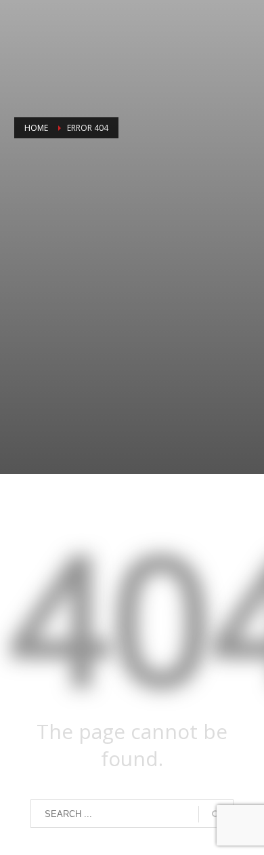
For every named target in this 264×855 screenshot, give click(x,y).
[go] (216, 814)
